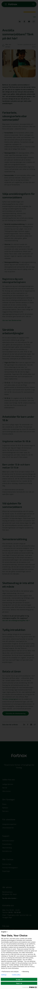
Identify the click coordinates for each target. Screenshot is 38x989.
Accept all (19, 979)
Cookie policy (16, 975)
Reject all (19, 983)
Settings (3, 975)
